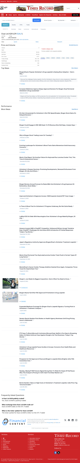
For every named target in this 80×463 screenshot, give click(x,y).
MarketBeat (23, 301)
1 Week (47, 57)
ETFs (21, 25)
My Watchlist (61, 20)
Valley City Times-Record (14, 459)
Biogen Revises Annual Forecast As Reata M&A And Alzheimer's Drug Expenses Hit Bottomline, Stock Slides (46, 185)
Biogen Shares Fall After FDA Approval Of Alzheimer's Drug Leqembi (42, 293)
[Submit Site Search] (78, 8)
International (35, 29)
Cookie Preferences (24, 460)
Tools (28, 25)
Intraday (43, 57)
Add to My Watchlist (24, 39)
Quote (15, 42)
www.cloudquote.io (53, 419)
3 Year (67, 57)
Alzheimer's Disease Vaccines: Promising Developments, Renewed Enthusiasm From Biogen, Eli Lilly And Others (47, 170)
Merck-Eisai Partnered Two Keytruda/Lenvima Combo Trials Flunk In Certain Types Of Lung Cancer (47, 256)
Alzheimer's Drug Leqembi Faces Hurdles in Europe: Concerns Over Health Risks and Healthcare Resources (47, 348)
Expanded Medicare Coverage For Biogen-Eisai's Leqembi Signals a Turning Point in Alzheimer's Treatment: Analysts (47, 307)
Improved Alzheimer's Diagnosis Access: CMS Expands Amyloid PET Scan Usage (47, 196)
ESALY (19, 33)
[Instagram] (76, 422)
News (19, 29)
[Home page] (40, 8)
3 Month (58, 57)
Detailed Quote (73, 45)
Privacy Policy (50, 422)
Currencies (26, 29)
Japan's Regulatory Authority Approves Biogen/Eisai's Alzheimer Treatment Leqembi (48, 242)
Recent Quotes (48, 20)
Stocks (14, 25)
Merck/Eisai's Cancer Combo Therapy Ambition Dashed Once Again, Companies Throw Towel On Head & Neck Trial (48, 268)
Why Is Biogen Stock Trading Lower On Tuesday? (36, 135)
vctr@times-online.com (64, 445)
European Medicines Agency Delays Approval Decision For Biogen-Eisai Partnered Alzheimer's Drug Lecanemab (46, 90)
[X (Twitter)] (65, 422)
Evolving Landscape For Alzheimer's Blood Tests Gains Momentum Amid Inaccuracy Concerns (47, 146)
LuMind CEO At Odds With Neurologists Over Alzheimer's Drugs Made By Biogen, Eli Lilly (47, 217)
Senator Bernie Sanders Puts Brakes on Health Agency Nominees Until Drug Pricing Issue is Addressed (47, 319)
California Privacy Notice (13, 460)
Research (59, 42)
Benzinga (23, 83)
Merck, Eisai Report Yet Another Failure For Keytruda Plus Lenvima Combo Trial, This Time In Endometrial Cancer (47, 158)
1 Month (53, 57)
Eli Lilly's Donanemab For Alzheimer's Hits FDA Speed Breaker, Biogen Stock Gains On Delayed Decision (47, 114)
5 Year (72, 57)
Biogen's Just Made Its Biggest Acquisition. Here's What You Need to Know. (45, 279)
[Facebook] (69, 422)
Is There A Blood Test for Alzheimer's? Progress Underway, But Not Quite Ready (46, 206)
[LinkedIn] (72, 422)
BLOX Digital (74, 459)
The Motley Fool (24, 287)
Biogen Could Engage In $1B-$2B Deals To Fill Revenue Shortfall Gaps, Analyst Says (47, 125)
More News (74, 68)
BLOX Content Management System (61, 459)
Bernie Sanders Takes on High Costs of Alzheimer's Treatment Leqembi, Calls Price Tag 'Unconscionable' (48, 383)
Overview (13, 29)
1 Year (63, 57)
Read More (74, 109)
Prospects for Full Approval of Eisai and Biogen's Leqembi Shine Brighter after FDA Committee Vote (46, 360)
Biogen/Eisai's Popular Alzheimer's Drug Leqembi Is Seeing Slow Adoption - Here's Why (46, 73)
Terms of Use (39, 459)
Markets (5, 25)
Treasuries (43, 29)
